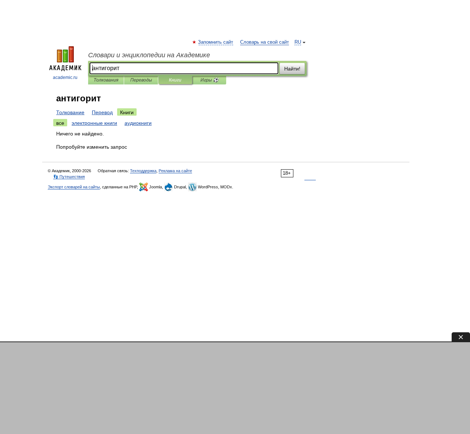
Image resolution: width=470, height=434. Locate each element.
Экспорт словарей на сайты (74, 187)
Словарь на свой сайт (264, 42)
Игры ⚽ (209, 80)
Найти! (292, 69)
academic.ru (65, 77)
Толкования (106, 80)
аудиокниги (138, 123)
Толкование (70, 112)
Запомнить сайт (216, 42)
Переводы (141, 80)
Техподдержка (143, 171)
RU (297, 42)
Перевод (102, 112)
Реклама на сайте (175, 171)
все (60, 123)
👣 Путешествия (69, 176)
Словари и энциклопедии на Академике (149, 55)
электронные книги (94, 123)
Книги (175, 80)
